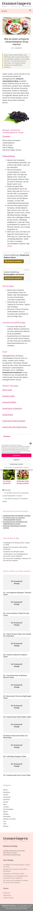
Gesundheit (7, 797)
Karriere (5, 802)
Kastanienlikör (7, 415)
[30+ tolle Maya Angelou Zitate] (17, 746)
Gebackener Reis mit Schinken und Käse (16, 516)
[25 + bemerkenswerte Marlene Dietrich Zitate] (17, 665)
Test (4, 821)
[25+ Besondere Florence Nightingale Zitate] (17, 686)
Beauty (5, 790)
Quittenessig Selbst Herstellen (13, 421)
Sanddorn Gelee (8, 396)
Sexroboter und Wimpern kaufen (13, 551)
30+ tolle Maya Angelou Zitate (14, 756)
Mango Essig (7, 390)
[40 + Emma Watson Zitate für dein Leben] (17, 603)
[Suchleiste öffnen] (30, 10)
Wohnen (5, 826)
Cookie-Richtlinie (8, 467)
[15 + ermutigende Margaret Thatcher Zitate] (17, 582)
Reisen (5, 811)
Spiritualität (6, 816)
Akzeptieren (16, 455)
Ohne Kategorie (8, 809)
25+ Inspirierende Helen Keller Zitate (17, 717)
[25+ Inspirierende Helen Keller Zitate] (17, 707)
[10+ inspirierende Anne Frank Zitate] (17, 765)
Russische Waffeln (9, 402)
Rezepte (7, 490)
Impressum (26, 467)
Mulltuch (26, 191)
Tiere (4, 824)
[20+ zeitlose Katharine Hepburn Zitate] (17, 645)
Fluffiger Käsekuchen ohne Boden (14, 850)
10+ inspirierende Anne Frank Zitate (17, 775)
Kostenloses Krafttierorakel (12, 854)
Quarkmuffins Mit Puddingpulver (14, 427)
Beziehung (6, 792)
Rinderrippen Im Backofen (12, 408)
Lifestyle (6, 807)
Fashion (5, 794)
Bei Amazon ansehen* (13, 261)
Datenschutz (7, 895)
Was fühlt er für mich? (10, 853)
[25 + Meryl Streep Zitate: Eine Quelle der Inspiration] (17, 624)
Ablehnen (16, 459)
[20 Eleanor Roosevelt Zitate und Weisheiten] (17, 726)
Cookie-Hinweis (8, 898)
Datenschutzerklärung (18, 467)
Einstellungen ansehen (16, 464)
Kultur (5, 804)
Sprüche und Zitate (9, 819)
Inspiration (6, 799)
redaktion (6, 436)
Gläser (9, 246)
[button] (30, 443)
